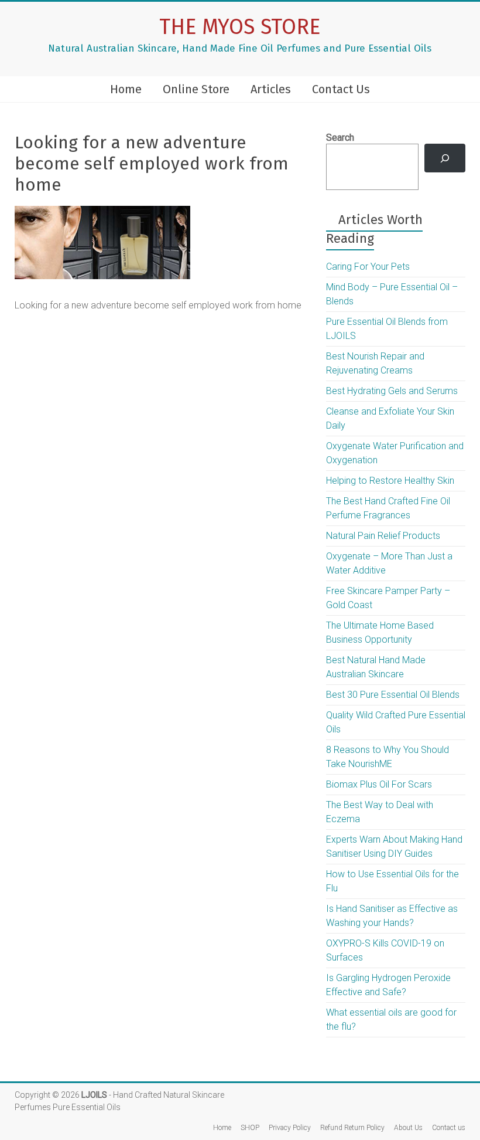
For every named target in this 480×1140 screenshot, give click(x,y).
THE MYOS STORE (239, 27)
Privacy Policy (290, 1128)
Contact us (448, 1128)
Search (340, 137)
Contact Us (341, 89)
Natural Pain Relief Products (383, 535)
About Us (408, 1128)
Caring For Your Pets (368, 266)
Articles (271, 89)
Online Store (196, 89)
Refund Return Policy (352, 1128)
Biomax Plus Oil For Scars (379, 784)
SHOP (250, 1128)
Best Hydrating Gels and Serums (392, 390)
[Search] (445, 158)
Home (126, 89)
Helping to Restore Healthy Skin (390, 480)
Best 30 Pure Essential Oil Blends (393, 694)
